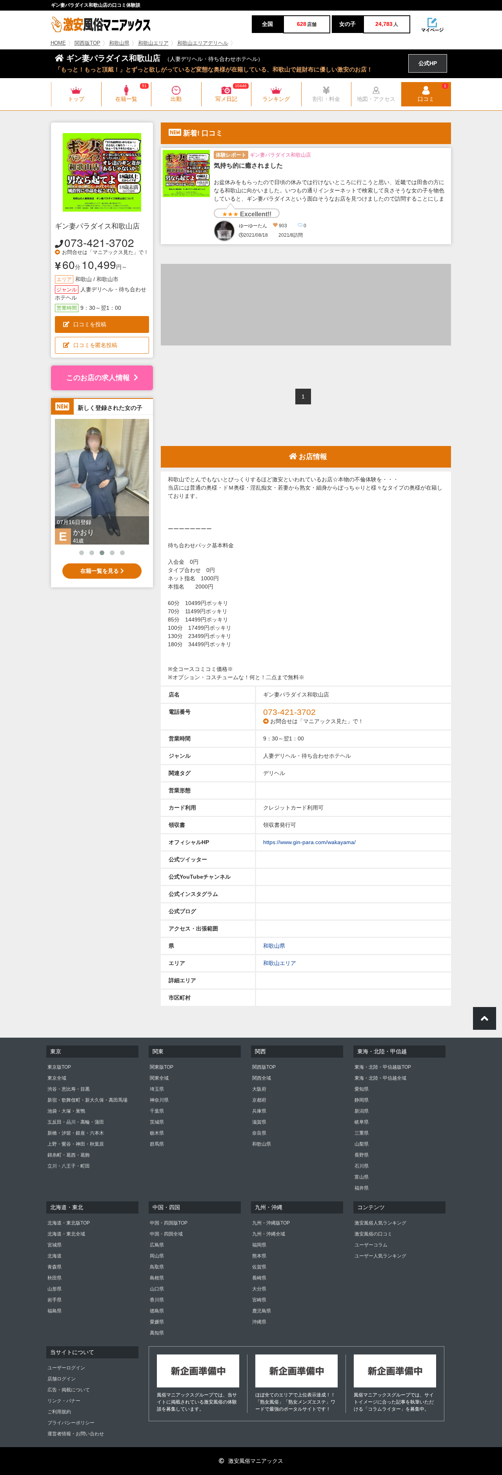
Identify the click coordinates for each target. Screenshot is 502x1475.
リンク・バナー (63, 1401)
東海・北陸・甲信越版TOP (383, 1067)
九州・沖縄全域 (268, 1234)
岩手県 (54, 1300)
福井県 (362, 1188)
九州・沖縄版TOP (271, 1223)
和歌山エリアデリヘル (202, 43)
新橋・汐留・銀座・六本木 (75, 1133)
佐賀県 (259, 1267)
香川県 (157, 1300)
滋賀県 (259, 1122)
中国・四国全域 (166, 1234)
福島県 (54, 1311)
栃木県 (157, 1133)
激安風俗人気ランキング (380, 1223)
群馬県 (157, 1144)
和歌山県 (119, 43)
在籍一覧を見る (100, 571)
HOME (58, 43)
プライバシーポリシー (71, 1423)
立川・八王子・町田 (68, 1166)
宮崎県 (259, 1300)
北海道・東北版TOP (68, 1223)
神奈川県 (159, 1100)
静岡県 (362, 1100)
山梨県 (362, 1144)
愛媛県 (157, 1322)
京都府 (259, 1100)
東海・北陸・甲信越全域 (380, 1078)
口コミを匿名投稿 (95, 345)
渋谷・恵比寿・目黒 (68, 1089)
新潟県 (362, 1111)
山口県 (157, 1289)
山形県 (54, 1289)
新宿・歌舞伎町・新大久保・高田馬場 (87, 1100)
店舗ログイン (61, 1379)
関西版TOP (87, 43)
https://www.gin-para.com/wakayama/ (309, 842)
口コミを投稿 (89, 324)
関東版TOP (161, 1067)
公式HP (427, 63)
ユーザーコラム (371, 1245)
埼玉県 (157, 1089)
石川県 (362, 1166)
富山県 (362, 1177)
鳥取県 (157, 1267)
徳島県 (157, 1311)
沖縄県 (259, 1322)
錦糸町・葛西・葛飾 (68, 1155)
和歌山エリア (153, 43)
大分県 (259, 1289)
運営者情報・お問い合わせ (75, 1434)
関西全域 (261, 1078)
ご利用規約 (59, 1412)
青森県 (54, 1267)
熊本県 (259, 1256)
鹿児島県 (261, 1311)
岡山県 (157, 1256)
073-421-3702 (99, 242)
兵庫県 (259, 1111)
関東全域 (159, 1078)
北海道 (54, 1256)
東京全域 (56, 1078)
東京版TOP (59, 1067)
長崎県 (259, 1278)
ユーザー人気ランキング (380, 1256)
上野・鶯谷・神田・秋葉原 (75, 1144)
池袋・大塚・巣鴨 (66, 1111)
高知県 (157, 1333)
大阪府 (259, 1089)
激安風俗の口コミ (373, 1234)
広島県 (157, 1245)
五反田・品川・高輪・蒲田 (75, 1122)
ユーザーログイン (66, 1368)
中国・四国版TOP (168, 1223)
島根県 (157, 1278)
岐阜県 (362, 1122)
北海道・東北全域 (66, 1234)
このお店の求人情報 (98, 378)
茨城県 (157, 1122)
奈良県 (259, 1133)
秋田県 (54, 1278)
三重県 (362, 1133)
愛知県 (362, 1089)
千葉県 (157, 1111)
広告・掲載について (68, 1390)
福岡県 (259, 1245)
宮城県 (54, 1245)
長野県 (362, 1155)
